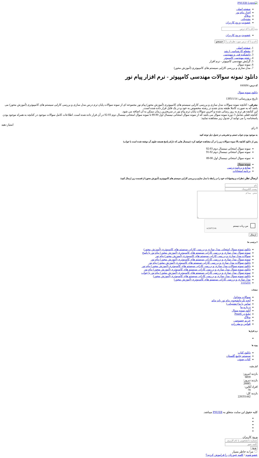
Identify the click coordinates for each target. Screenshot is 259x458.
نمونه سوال (244, 164)
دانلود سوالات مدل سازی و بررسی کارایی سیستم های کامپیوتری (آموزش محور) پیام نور (200, 262)
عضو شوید (251, 454)
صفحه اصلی (243, 9)
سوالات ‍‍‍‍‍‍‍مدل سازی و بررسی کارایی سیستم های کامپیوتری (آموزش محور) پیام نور (203, 256)
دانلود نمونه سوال (248, 92)
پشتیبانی (246, 19)
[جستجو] (256, 29)
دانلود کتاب (244, 352)
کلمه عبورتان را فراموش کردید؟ (224, 454)
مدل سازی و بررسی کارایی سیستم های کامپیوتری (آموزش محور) (212, 279)
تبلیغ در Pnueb (243, 313)
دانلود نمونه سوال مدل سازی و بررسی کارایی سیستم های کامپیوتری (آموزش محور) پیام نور (197, 269)
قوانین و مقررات (241, 323)
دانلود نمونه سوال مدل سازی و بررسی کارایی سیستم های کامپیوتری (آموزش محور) (202, 276)
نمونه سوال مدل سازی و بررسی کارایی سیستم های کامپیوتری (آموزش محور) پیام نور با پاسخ (196, 252)
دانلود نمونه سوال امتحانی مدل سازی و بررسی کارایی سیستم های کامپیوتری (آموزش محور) (197, 249)
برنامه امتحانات (242, 170)
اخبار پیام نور (243, 12)
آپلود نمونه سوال (241, 310)
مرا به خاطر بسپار (242, 451)
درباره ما (245, 307)
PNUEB (217, 412)
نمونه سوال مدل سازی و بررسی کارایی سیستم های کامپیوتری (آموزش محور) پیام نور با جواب (196, 272)
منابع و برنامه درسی (239, 167)
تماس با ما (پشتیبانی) (238, 303)
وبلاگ (247, 15)
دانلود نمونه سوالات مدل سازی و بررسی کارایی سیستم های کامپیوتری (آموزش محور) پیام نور (196, 266)
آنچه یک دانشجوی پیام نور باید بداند (231, 300)
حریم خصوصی (242, 320)
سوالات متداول (242, 297)
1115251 (246, 282)
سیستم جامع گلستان (238, 355)
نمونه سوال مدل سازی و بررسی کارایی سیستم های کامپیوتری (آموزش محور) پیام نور (201, 259)
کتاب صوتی (244, 359)
